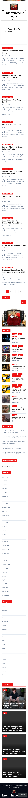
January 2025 (5, 549)
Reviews (4, 659)
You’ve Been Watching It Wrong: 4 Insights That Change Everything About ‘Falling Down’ (19, 410)
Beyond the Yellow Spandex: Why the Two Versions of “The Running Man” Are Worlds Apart (19, 350)
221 (17, 291)
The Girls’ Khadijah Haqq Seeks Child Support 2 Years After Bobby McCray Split (14, 437)
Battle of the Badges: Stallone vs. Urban (17, 358)
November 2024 (6, 557)
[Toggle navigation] (3, 11)
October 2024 (5, 561)
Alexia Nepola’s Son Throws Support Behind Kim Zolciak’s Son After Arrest (13, 431)
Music (11, 48)
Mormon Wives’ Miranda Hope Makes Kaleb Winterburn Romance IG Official (13, 453)
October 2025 (5, 515)
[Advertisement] (14, 37)
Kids (3, 637)
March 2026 (5, 496)
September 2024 (6, 564)
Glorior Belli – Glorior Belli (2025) (12, 197)
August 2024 (5, 568)
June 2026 (4, 484)
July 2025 (4, 526)
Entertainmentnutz (14, 14)
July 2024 (4, 572)
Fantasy (4, 625)
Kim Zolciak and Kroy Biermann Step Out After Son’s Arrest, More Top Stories (13, 447)
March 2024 (5, 587)
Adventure (4, 610)
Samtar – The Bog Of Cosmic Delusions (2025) (12, 148)
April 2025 (4, 538)
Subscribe (22, 794)
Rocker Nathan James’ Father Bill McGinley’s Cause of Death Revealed (13, 442)
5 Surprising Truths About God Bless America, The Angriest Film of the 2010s (19, 391)
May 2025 (4, 534)
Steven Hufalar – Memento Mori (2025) (14, 246)
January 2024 (5, 595)
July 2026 (4, 481)
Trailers (4, 675)
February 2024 (5, 591)
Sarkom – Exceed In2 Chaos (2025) (12, 52)
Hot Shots (4, 629)
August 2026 (5, 477)
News (20, 334)
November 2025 (6, 511)
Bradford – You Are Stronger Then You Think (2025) (12, 76)
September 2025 (6, 519)
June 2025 (4, 530)
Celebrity (4, 614)
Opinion (14, 336)
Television (4, 671)
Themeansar (16, 787)
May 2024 (4, 580)
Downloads (5, 48)
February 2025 (5, 545)
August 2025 (5, 523)
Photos (3, 656)
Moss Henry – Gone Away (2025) (11, 101)
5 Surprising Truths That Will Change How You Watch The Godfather (18, 368)
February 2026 (5, 500)
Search (5, 297)
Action (3, 606)
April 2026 (4, 492)
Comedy (4, 618)
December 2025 (6, 507)
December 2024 (6, 553)
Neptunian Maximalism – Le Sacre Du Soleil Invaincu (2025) (13, 271)
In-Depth (14, 334)
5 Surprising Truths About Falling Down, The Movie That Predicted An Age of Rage (19, 400)
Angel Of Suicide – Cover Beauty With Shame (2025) (12, 222)
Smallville (4, 667)
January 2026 (5, 504)
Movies (20, 373)
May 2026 (4, 488)
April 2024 (4, 583)
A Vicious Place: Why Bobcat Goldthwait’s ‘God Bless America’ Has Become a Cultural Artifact (19, 380)
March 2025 (5, 542)
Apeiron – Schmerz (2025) (11, 124)
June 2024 (4, 576)
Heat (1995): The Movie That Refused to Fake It (18, 339)
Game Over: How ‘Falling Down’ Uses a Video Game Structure (19, 419)
